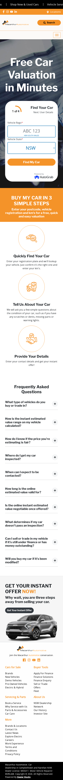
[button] (57, 35)
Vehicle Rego (15, 122)
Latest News (11, 733)
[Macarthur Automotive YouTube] (12, 11)
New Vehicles (12, 676)
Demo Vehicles (13, 680)
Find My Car (31, 162)
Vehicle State (15, 139)
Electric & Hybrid (14, 687)
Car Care (10, 713)
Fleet (36, 691)
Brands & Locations (16, 725)
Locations (55, 11)
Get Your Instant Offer (19, 610)
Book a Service (13, 703)
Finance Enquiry (42, 680)
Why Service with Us (16, 706)
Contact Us (11, 729)
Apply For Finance (43, 673)
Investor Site (40, 713)
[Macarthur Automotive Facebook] (4, 11)
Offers (37, 687)
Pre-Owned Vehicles (16, 684)
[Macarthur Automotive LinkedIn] (16, 11)
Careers (9, 740)
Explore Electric (13, 736)
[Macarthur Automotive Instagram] (8, 11)
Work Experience (14, 743)
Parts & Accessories (16, 710)
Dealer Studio (24, 777)
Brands (9, 673)
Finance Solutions (43, 676)
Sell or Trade (40, 684)
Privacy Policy (12, 754)
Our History (40, 710)
